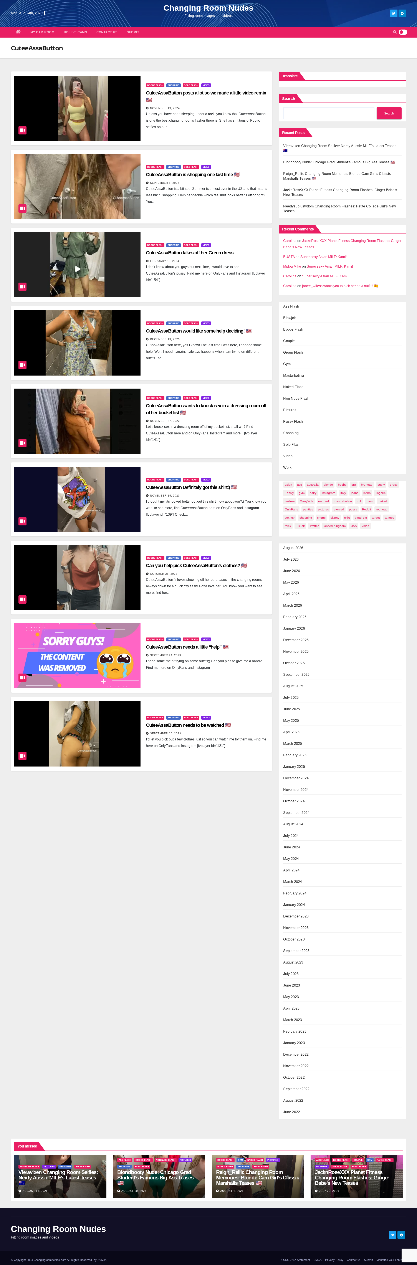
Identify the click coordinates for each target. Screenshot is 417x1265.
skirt (347, 517)
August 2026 (293, 548)
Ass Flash (291, 306)
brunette (366, 484)
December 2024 (296, 778)
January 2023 (294, 1043)
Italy (343, 493)
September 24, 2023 (165, 655)
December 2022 (296, 1054)
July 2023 (291, 974)
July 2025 (291, 697)
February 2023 (294, 1031)
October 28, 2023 (163, 573)
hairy (313, 493)
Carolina (289, 241)
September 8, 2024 (164, 182)
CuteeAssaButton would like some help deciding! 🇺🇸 (198, 331)
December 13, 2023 (165, 339)
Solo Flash (191, 85)
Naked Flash (293, 387)
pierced (339, 509)
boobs (342, 484)
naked (383, 501)
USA (354, 526)
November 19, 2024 (165, 108)
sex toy (290, 517)
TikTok (300, 526)
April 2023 (291, 1008)
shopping (306, 517)
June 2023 (291, 985)
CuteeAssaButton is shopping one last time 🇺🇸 (193, 174)
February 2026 (294, 617)
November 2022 (296, 1066)
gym (302, 493)
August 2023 (293, 962)
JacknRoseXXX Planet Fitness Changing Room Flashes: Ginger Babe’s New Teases (352, 1177)
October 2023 (293, 939)
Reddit (366, 509)
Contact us (106, 32)
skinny (335, 517)
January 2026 (294, 628)
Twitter (314, 526)
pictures (323, 509)
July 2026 (291, 559)
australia (313, 484)
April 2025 (291, 732)
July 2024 (291, 836)
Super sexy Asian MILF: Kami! (323, 257)
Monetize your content (390, 1260)
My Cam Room (42, 32)
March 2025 (292, 743)
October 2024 (293, 801)
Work (287, 467)
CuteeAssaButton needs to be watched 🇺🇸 (188, 725)
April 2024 (291, 870)
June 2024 (291, 847)
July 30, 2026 (329, 1190)
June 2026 (291, 571)
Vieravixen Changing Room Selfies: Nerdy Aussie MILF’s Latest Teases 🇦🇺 (58, 1177)
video (365, 526)
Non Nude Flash (296, 398)
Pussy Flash (293, 421)
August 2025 (293, 686)
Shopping (173, 85)
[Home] (18, 32)
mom (370, 501)
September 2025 (296, 674)
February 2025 (294, 755)
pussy (353, 509)
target (376, 517)
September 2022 (296, 1089)
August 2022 (293, 1100)
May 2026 (291, 582)
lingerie (381, 493)
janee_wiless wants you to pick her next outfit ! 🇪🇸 (340, 286)
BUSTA (289, 257)
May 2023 (291, 997)
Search (288, 98)
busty (381, 484)
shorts (321, 517)
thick (288, 526)
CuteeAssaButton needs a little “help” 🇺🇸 (187, 647)
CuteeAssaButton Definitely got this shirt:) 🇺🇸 (191, 487)
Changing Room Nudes (208, 7)
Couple (289, 341)
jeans (354, 493)
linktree (290, 501)
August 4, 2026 (232, 1190)
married (323, 501)
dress (393, 484)
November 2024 (296, 789)
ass (299, 484)
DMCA (317, 1260)
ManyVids (306, 501)
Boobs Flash (155, 85)
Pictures (289, 410)
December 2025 (296, 640)
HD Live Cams (75, 32)
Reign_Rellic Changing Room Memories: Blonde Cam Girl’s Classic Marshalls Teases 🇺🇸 (257, 1177)
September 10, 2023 (165, 733)
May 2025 (291, 720)
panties (308, 509)
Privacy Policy (334, 1260)
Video (206, 85)
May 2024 (291, 859)
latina (367, 493)
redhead (381, 509)
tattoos (389, 517)
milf (359, 501)
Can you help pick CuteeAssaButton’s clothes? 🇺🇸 (196, 565)
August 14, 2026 (35, 1190)
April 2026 (291, 594)
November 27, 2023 (165, 420)
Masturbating (293, 375)
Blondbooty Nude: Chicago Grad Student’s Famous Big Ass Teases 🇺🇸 (339, 162)
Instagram (328, 493)
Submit (133, 32)
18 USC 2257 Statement (294, 1260)
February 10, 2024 (164, 261)
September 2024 (296, 813)
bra (353, 484)
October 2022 (293, 1077)
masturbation (343, 501)
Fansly (289, 493)
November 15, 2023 (165, 495)
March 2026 (292, 605)
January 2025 (294, 766)
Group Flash (293, 352)
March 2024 (292, 882)
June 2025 (291, 709)
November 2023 (296, 928)
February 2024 (294, 893)
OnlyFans (291, 509)
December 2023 (296, 916)
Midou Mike (292, 266)
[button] (395, 32)
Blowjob (289, 318)
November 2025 (296, 651)
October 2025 (293, 663)
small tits (361, 517)
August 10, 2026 (134, 1190)
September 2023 (296, 951)
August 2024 (293, 824)
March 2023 (292, 1020)
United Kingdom (335, 526)
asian (288, 484)
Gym (287, 364)
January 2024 (294, 905)
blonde (328, 484)
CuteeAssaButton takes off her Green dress (189, 252)
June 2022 (291, 1112)
